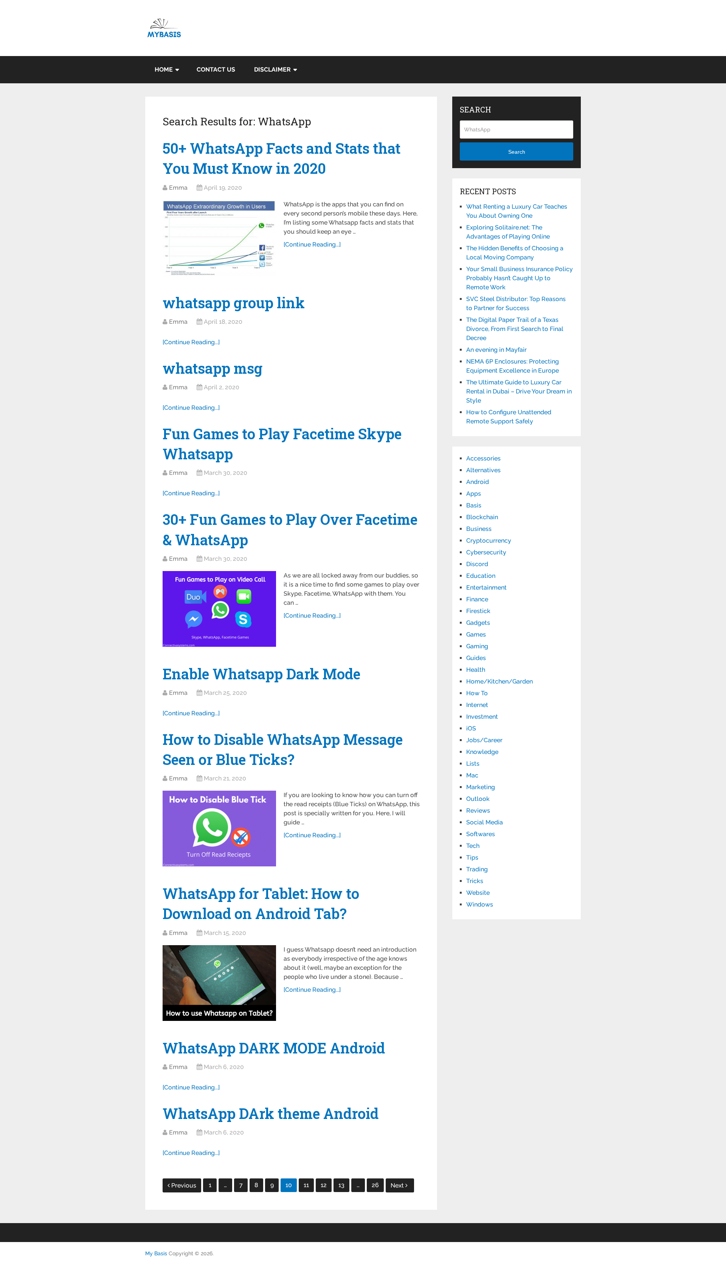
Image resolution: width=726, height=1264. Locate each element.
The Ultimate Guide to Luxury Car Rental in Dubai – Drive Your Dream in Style (519, 391)
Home (164, 69)
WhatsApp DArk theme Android (271, 1113)
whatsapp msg (212, 368)
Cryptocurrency (488, 540)
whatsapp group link (234, 302)
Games (476, 634)
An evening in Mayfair (496, 349)
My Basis (156, 1253)
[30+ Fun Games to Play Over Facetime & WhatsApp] (219, 609)
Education (480, 575)
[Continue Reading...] (312, 244)
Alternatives (483, 470)
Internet (477, 704)
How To (477, 693)
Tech (472, 845)
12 (324, 1185)
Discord (477, 564)
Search (516, 152)
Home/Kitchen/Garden (499, 681)
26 (375, 1185)
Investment (482, 716)
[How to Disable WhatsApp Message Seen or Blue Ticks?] (219, 828)
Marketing (480, 787)
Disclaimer (272, 69)
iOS (471, 728)
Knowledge (482, 751)
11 (306, 1185)
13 (341, 1185)
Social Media (484, 822)
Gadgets (478, 622)
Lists (472, 763)
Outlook (478, 798)
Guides (476, 658)
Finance (477, 599)
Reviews (478, 810)
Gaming (477, 646)
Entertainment (486, 587)
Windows (479, 904)
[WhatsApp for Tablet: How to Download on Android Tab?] (219, 983)
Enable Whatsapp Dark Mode (261, 673)
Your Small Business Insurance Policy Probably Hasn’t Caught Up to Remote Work (519, 278)
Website (478, 892)
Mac (472, 775)
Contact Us (216, 69)
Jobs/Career (484, 740)
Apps (473, 493)
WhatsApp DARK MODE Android (274, 1047)
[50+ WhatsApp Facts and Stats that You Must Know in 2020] (219, 238)
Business (479, 528)
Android (477, 481)
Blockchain (482, 517)
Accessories (483, 458)
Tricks (474, 881)
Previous (183, 1185)
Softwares (480, 834)
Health (475, 669)
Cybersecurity (486, 552)
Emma (178, 187)
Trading (477, 869)
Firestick (478, 611)
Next (398, 1185)
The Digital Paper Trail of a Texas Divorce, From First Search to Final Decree (514, 329)
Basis (473, 505)
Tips (472, 857)
